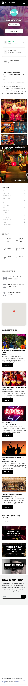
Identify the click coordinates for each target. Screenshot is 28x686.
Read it (6, 365)
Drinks (4, 83)
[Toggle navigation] (24, 3)
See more (6, 521)
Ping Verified (11, 83)
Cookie (17, 680)
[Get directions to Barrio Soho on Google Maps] (14, 314)
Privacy (4, 681)
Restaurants (21, 83)
